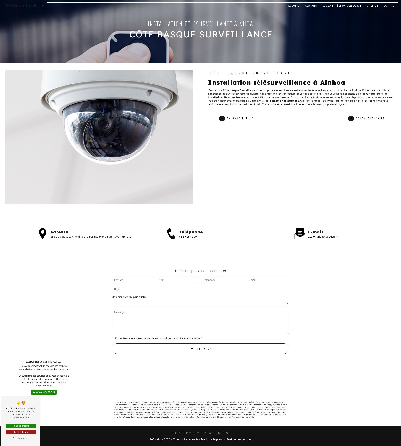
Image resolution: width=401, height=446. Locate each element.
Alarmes (311, 5)
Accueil (293, 5)
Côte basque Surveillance (24, 5)
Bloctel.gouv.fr (192, 417)
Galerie (372, 5)
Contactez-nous (370, 118)
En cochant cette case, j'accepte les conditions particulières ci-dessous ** (159, 338)
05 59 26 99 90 (188, 236)
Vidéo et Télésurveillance (342, 5)
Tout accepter (21, 425)
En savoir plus (240, 118)
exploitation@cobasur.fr (323, 236)
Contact (389, 5)
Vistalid (156, 439)
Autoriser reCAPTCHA (44, 392)
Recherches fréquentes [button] (200, 433)
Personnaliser (21, 438)
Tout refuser (21, 432)
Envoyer (204, 348)
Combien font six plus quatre (129, 297)
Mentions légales (211, 439)
